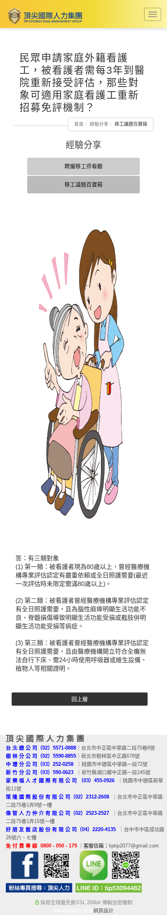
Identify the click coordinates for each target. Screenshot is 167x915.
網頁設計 (103, 910)
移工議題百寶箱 (83, 184)
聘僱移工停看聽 (83, 166)
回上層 (79, 699)
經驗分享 (99, 124)
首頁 (79, 124)
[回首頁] (44, 15)
